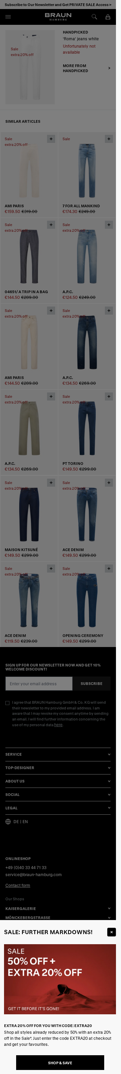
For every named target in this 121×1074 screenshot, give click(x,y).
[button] (58, 537)
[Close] (112, 932)
